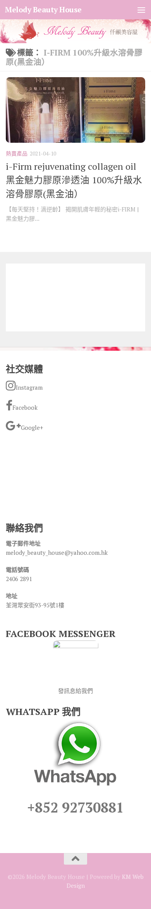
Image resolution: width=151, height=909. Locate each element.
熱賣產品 (16, 153)
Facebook (25, 407)
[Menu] (141, 9)
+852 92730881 (75, 807)
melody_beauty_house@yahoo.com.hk (57, 552)
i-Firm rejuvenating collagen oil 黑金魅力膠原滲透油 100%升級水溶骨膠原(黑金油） (74, 180)
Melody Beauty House (43, 9)
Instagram (29, 387)
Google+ (32, 427)
